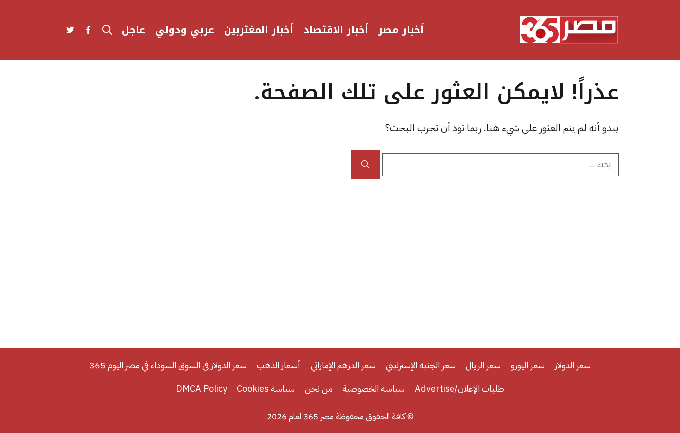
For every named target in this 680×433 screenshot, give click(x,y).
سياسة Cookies (266, 388)
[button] (107, 30)
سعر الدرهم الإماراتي (343, 365)
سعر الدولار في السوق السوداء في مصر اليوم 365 (168, 365)
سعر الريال (483, 365)
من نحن (319, 388)
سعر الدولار (573, 365)
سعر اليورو (528, 365)
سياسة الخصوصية (373, 388)
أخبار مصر (401, 29)
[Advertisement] (340, 254)
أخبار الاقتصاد (335, 29)
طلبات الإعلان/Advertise (459, 388)
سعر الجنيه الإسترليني (421, 365)
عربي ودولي (184, 29)
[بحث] (365, 164)
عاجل (133, 29)
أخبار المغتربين (258, 29)
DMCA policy (201, 388)
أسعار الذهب (279, 365)
